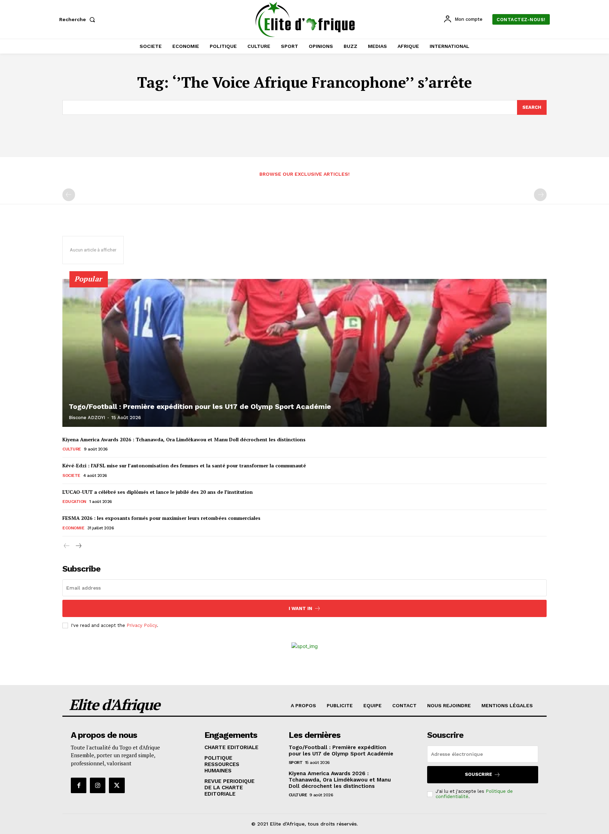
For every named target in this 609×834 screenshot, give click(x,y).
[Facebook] (78, 785)
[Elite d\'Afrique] (305, 19)
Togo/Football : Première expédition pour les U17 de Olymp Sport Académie (200, 406)
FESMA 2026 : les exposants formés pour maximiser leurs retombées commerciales (161, 518)
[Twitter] (116, 785)
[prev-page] (68, 194)
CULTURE (71, 449)
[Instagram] (97, 785)
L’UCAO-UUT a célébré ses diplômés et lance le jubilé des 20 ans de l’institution (157, 491)
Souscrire (478, 774)
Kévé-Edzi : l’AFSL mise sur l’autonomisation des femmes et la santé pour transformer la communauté (184, 465)
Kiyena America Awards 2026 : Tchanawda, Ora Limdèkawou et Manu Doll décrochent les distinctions (184, 439)
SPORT (296, 762)
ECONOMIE (73, 527)
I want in (300, 608)
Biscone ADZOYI (87, 417)
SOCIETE (71, 475)
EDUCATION (74, 501)
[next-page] (78, 546)
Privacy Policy (142, 625)
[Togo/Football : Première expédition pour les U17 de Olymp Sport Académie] (304, 353)
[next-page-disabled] (540, 194)
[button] (78, 19)
